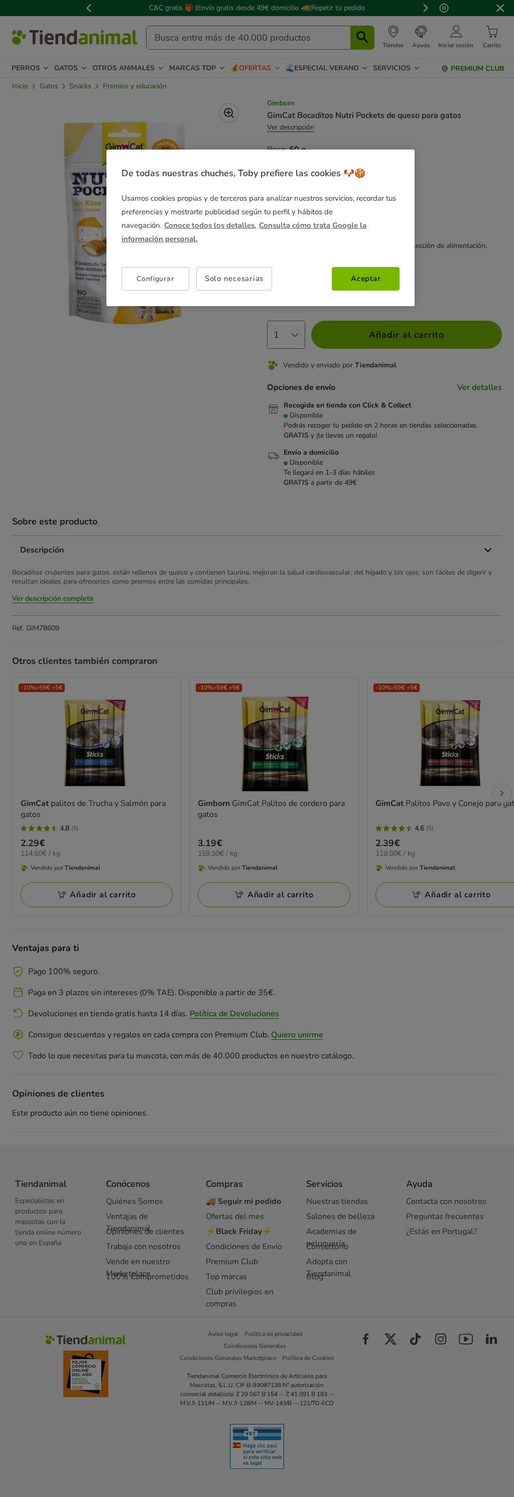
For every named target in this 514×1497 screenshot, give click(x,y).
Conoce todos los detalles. (210, 225)
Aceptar (365, 279)
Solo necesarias (234, 279)
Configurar (155, 279)
